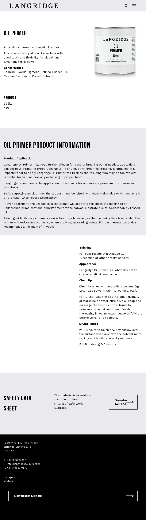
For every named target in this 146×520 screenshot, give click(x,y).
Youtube (9, 481)
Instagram (10, 477)
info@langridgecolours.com (23, 463)
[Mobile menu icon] (133, 5)
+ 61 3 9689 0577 (17, 460)
